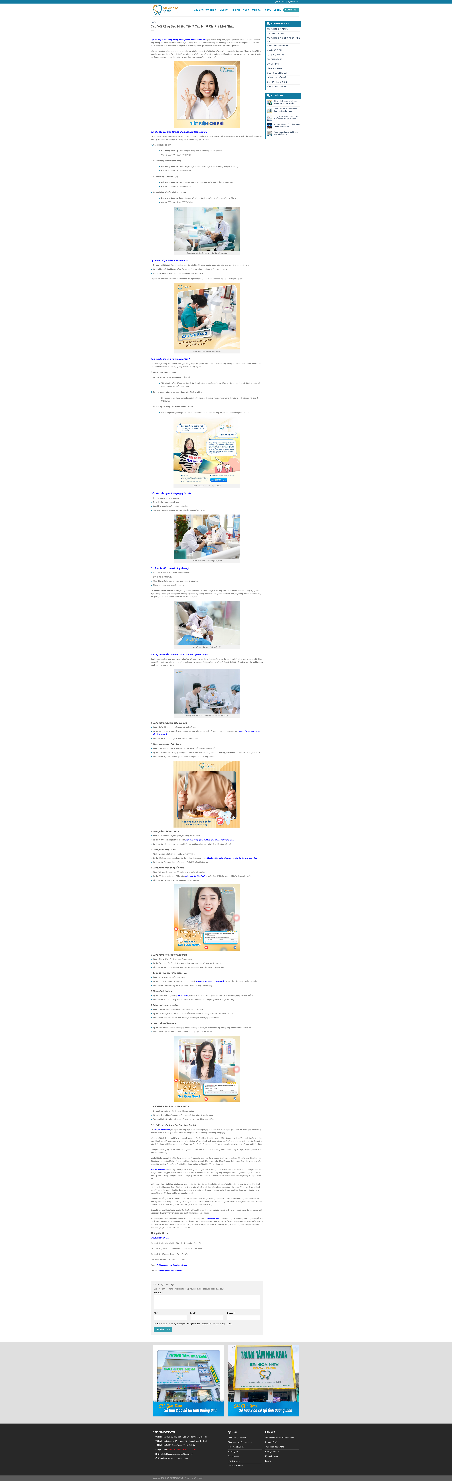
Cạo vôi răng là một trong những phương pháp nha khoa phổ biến (178, 39)
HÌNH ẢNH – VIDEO (240, 10)
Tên (156, 1313)
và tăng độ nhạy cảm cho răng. (209, 839)
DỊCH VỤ (224, 10)
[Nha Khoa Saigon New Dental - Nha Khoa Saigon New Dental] (166, 10)
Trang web (231, 1313)
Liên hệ (277, 10)
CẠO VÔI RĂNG (273, 64)
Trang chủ (197, 10)
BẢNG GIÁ (256, 10)
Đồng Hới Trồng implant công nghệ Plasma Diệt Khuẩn (285, 102)
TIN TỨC (267, 10)
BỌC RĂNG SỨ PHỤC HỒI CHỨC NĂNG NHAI (283, 40)
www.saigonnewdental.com (170, 1270)
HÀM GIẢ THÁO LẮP (275, 68)
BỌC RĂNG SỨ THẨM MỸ (277, 29)
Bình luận (158, 1293)
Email (193, 1313)
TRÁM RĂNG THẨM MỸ (276, 77)
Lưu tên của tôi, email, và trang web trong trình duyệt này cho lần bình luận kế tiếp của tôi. (194, 1324)
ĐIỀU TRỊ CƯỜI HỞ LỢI (277, 73)
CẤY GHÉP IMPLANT (275, 33)
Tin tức (153, 22)
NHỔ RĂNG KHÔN (274, 50)
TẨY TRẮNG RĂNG (274, 59)
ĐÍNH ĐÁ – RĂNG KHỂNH (277, 82)
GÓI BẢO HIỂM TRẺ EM (277, 86)
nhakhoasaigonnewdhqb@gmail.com (178, 1454)
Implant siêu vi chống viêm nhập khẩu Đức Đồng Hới (287, 125)
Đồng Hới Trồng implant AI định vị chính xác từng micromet (286, 118)
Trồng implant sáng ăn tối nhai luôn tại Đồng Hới (286, 133)
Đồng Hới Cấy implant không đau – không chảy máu (285, 110)
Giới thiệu (210, 10)
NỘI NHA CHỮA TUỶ (275, 54)
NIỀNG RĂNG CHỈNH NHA (277, 45)
